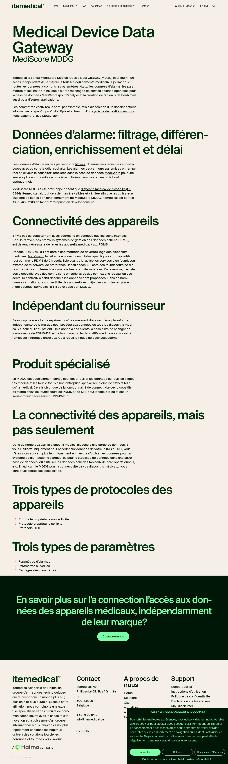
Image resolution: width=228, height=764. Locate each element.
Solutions (131, 698)
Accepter (145, 752)
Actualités (131, 707)
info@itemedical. (88, 719)
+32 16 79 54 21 (186, 6)
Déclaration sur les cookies (159, 759)
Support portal (181, 687)
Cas (127, 703)
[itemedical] (25, 6)
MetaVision (36, 256)
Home (128, 693)
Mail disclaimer (182, 706)
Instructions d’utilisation (188, 692)
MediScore (112, 173)
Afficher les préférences (210, 752)
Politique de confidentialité (194, 759)
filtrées (80, 164)
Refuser (177, 752)
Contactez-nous (113, 636)
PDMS (103, 244)
